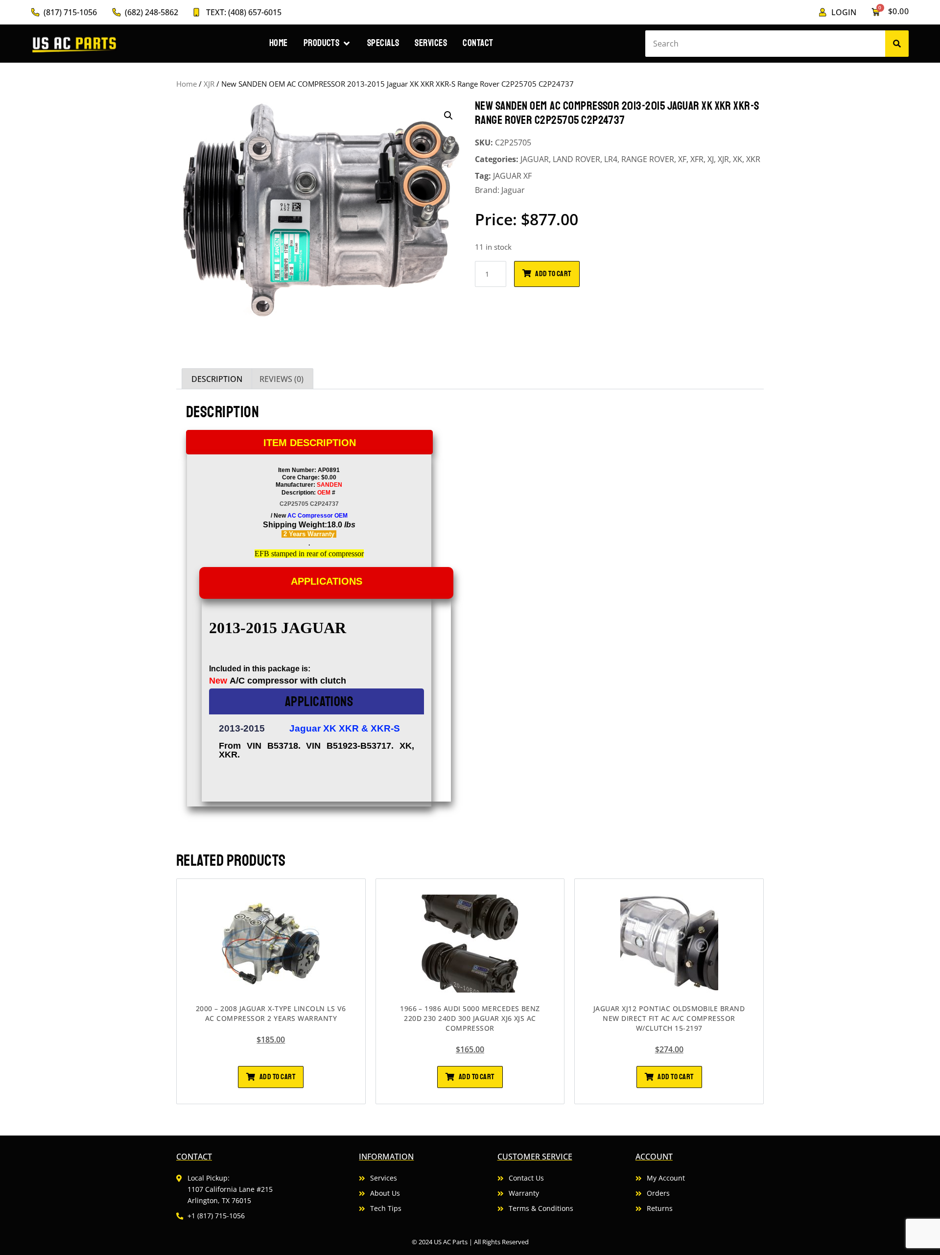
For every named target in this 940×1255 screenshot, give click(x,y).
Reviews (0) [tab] (281, 379)
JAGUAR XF (512, 175)
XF (682, 159)
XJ (710, 159)
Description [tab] (216, 379)
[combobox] (765, 43)
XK (737, 159)
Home (186, 84)
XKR (753, 159)
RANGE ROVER (647, 159)
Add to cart (553, 274)
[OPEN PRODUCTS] (346, 43)
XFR (697, 159)
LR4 (610, 159)
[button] (448, 115)
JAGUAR (534, 159)
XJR (209, 84)
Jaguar (513, 190)
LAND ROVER (576, 159)
